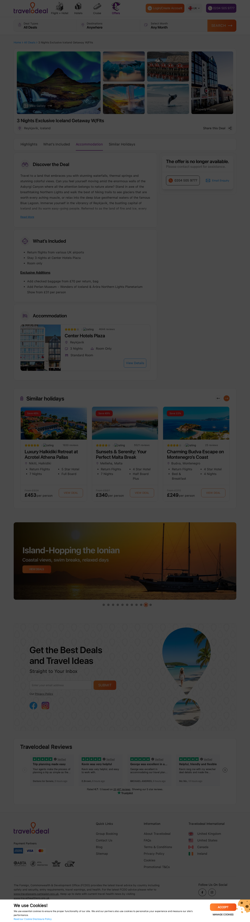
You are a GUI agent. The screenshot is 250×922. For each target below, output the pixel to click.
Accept (223, 907)
